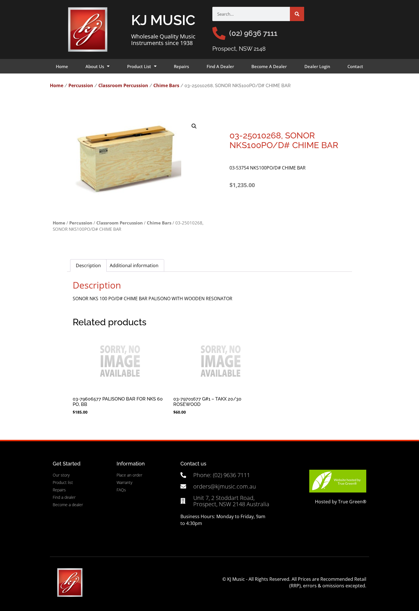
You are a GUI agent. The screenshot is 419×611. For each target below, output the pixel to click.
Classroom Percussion (123, 85)
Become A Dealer (269, 66)
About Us (95, 66)
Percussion (80, 85)
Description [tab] (88, 265)
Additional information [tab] (134, 265)
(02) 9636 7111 (253, 33)
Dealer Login (317, 66)
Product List (139, 66)
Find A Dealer (220, 66)
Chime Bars (166, 85)
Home (62, 66)
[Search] (297, 14)
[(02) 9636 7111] (218, 33)
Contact (355, 66)
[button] (194, 126)
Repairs (181, 66)
